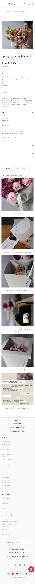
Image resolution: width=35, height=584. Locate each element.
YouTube (20, 565)
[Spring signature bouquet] (17, 36)
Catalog (17, 420)
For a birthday (5, 480)
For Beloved (4, 470)
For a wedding (5, 482)
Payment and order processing (9, 521)
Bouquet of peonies (6, 446)
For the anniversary (6, 485)
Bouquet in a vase (6, 449)
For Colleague (5, 477)
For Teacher (4, 475)
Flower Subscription (17, 427)
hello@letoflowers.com (19, 552)
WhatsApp (25, 565)
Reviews (3, 506)
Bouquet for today (6, 459)
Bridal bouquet (5, 457)
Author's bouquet (5, 441)
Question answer (5, 534)
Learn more (5, 85)
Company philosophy (6, 498)
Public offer (4, 529)
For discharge (5, 487)
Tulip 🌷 (4, 437)
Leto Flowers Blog (17, 431)
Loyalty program (20, 168)
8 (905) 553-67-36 (18, 549)
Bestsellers (17, 424)
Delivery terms (5, 526)
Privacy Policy (4, 531)
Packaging (7, 168)
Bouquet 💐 (5, 466)
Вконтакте (10, 565)
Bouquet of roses (5, 444)
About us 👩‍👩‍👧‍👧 (5, 494)
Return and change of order (8, 524)
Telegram (15, 565)
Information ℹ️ (6, 515)
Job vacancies (4, 503)
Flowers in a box (5, 454)
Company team (5, 501)
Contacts (3, 508)
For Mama (4, 472)
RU (25, 4)
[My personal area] (33, 4)
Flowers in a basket (6, 452)
